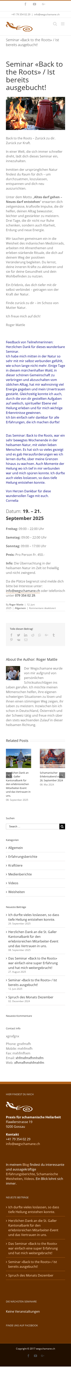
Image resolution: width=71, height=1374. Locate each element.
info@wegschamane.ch (47, 14)
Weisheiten (16, 892)
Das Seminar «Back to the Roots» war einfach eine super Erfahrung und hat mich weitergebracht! (33, 963)
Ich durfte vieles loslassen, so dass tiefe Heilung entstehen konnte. (33, 1209)
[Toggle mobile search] (55, 24)
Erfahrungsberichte (22, 856)
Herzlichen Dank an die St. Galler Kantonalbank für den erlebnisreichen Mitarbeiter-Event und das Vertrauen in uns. (18, 784)
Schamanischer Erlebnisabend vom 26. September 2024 (51, 776)
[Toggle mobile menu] (63, 24)
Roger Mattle (16, 604)
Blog (25, 1164)
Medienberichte (20, 874)
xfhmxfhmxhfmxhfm (29, 1062)
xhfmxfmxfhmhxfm (30, 1058)
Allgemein (20, 608)
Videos (13, 883)
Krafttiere (15, 865)
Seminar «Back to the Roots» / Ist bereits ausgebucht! (32, 1264)
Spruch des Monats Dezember (30, 997)
